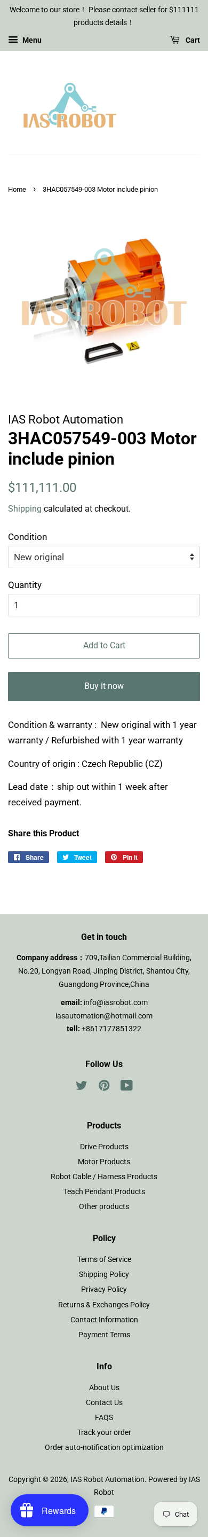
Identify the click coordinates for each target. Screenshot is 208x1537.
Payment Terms (104, 1334)
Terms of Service (104, 1259)
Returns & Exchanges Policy (104, 1304)
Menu (31, 40)
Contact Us (104, 1402)
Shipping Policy (104, 1274)
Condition (27, 536)
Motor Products (104, 1161)
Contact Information (104, 1319)
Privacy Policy (104, 1289)
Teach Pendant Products (104, 1191)
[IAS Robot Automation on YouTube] (127, 1087)
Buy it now (104, 686)
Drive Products (104, 1146)
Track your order (104, 1432)
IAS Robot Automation (107, 1479)
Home (17, 189)
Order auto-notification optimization (104, 1447)
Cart (192, 40)
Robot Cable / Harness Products (104, 1176)
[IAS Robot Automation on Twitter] (81, 1087)
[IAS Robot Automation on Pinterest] (104, 1087)
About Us (104, 1387)
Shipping (25, 509)
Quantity (25, 584)
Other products (104, 1206)
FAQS (104, 1417)
